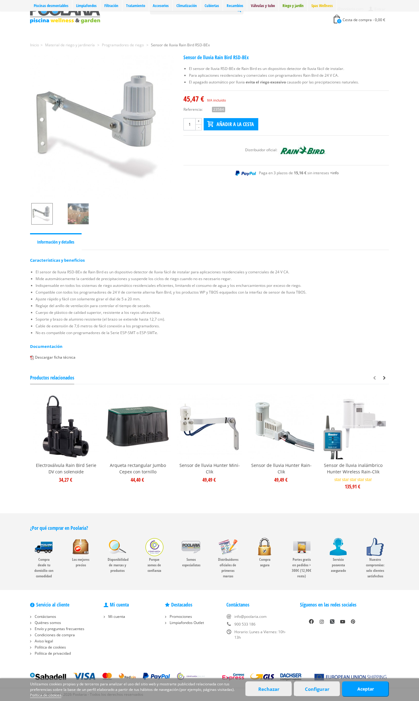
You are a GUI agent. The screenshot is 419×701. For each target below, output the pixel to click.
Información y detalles (55, 242)
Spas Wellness (322, 5)
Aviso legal (43, 641)
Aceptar (365, 689)
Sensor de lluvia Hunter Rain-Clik (281, 468)
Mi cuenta (116, 616)
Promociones (180, 616)
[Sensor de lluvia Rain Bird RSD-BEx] (102, 127)
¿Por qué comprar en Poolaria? (59, 528)
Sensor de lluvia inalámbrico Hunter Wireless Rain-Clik (353, 468)
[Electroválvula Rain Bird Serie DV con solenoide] (66, 426)
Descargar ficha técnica (55, 357)
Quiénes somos (47, 622)
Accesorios (161, 5)
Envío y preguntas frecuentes (59, 628)
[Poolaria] (65, 13)
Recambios (235, 5)
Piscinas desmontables (51, 5)
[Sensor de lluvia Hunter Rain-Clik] (281, 426)
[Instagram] (322, 621)
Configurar (317, 689)
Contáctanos (45, 616)
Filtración (111, 5)
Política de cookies (50, 647)
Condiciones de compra (54, 634)
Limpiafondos (86, 5)
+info (334, 172)
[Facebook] (311, 621)
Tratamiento (135, 5)
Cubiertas (212, 5)
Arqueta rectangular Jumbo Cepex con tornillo (138, 468)
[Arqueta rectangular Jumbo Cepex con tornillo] (138, 426)
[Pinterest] (353, 621)
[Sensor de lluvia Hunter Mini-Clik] (209, 426)
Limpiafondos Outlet (186, 622)
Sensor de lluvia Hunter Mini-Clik (209, 468)
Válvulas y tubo (263, 5)
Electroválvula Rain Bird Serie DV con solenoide (66, 468)
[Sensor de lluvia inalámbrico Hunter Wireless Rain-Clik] (353, 426)
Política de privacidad (52, 653)
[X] (332, 621)
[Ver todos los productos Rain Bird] (302, 149)
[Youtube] (342, 621)
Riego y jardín (293, 5)
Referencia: (193, 109)
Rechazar (268, 689)
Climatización (186, 5)
